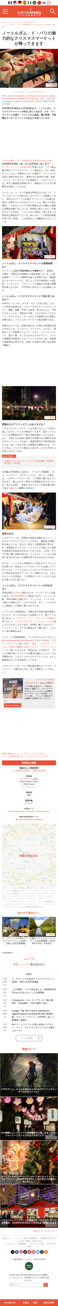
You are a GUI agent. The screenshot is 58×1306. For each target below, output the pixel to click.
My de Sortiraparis (16, 96)
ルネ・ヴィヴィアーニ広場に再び (27, 165)
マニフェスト (9, 1243)
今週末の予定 (31, 888)
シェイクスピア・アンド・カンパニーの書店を (33, 618)
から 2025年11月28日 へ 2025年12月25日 (29, 770)
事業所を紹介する (48, 1238)
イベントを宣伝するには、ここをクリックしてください (25, 756)
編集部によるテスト (20, 890)
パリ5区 (40, 888)
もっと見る (27, 1038)
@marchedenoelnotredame (29, 819)
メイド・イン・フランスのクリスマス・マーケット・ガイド (28, 900)
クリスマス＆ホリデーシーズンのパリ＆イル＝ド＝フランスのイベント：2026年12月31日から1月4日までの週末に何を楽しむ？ (29, 1179)
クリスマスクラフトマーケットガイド (38, 896)
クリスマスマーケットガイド (31, 893)
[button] (4, 68)
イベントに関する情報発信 (26, 1238)
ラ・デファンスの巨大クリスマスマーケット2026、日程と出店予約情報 (15, 941)
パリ (26, 904)
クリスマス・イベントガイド (40, 904)
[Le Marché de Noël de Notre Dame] (29, 68)
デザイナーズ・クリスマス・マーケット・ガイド (23, 898)
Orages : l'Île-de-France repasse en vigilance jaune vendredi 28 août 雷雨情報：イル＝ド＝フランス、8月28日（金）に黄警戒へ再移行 (33, 1015)
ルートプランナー (29, 787)
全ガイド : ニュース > (45, 1231)
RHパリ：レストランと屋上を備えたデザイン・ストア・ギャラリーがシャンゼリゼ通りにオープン (33, 1027)
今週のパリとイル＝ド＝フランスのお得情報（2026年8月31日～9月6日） (28, 462)
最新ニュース (20, 964)
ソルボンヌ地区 (11, 893)
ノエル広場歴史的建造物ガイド (31, 907)
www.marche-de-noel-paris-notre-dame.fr (29, 811)
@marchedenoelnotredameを (18, 640)
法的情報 (22, 1243)
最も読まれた (37, 964)
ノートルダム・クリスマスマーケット (29, 91)
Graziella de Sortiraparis (27, 98)
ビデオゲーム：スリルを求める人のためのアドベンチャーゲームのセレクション (29, 1090)
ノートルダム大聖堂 (15, 888)
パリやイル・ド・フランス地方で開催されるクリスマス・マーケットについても (29, 647)
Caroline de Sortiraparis (37, 96)
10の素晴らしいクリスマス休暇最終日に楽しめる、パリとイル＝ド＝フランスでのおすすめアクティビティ (29, 1134)
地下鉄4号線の (18, 595)
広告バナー (7, 1238)
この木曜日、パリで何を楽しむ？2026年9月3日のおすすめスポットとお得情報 (34, 991)
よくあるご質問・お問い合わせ (29, 1241)
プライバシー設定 (36, 1243)
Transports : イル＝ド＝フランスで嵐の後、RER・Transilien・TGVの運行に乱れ (33, 1002)
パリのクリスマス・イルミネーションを (34, 621)
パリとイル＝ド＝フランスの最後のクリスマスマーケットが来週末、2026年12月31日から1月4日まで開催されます (29, 1221)
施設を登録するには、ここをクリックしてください (23, 753)
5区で (48, 170)
